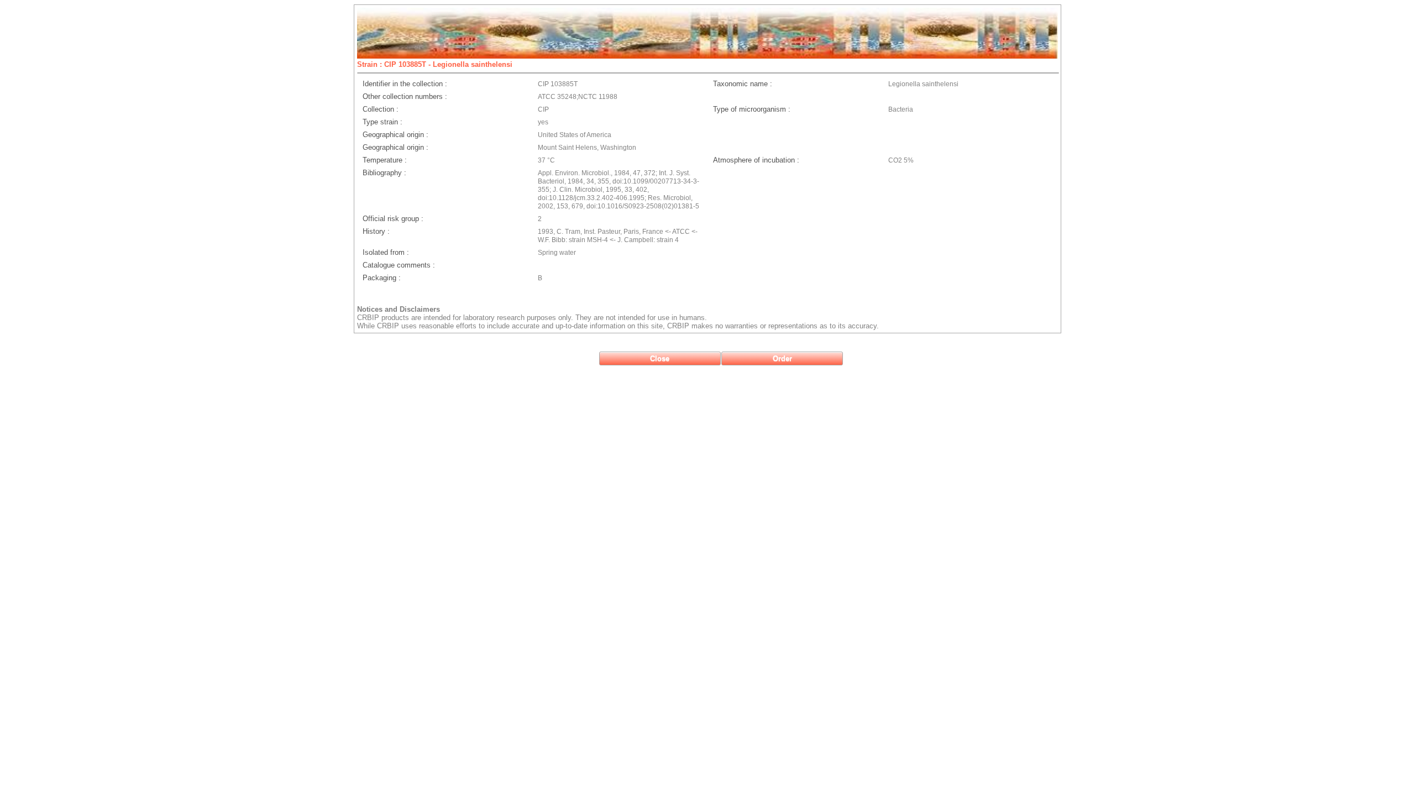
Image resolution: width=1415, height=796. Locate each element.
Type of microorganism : (751, 109)
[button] (660, 358)
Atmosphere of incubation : (756, 160)
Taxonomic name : (742, 84)
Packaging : (382, 278)
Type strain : (382, 122)
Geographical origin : (395, 134)
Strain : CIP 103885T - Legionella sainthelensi (434, 64)
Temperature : (385, 160)
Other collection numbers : (405, 96)
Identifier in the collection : (405, 84)
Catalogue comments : (399, 265)
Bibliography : (384, 173)
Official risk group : (393, 218)
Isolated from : (386, 252)
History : (376, 231)
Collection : (381, 109)
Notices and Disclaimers (398, 309)
